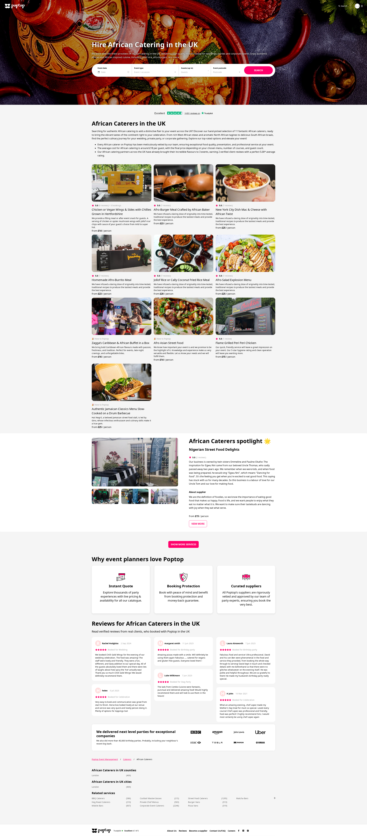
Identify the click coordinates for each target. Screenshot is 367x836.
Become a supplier (198, 830)
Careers (231, 830)
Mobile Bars (97, 805)
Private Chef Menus (149, 802)
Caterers (127, 759)
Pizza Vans (193, 805)
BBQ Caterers (98, 798)
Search (344, 6)
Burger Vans (194, 802)
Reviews (183, 830)
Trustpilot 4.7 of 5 (126, 830)
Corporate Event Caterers (152, 805)
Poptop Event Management (105, 759)
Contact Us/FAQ (218, 830)
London (95, 775)
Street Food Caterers (198, 798)
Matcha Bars (242, 798)
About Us (171, 830)
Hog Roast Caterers (101, 802)
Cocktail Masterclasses (151, 798)
